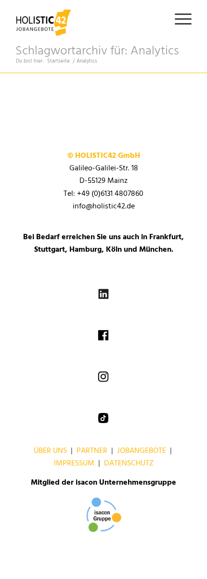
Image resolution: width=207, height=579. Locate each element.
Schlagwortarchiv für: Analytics (97, 51)
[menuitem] (178, 19)
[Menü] (178, 19)
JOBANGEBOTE (141, 451)
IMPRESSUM (74, 463)
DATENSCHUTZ (129, 463)
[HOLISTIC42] (85, 19)
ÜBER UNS (50, 451)
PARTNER (92, 451)
